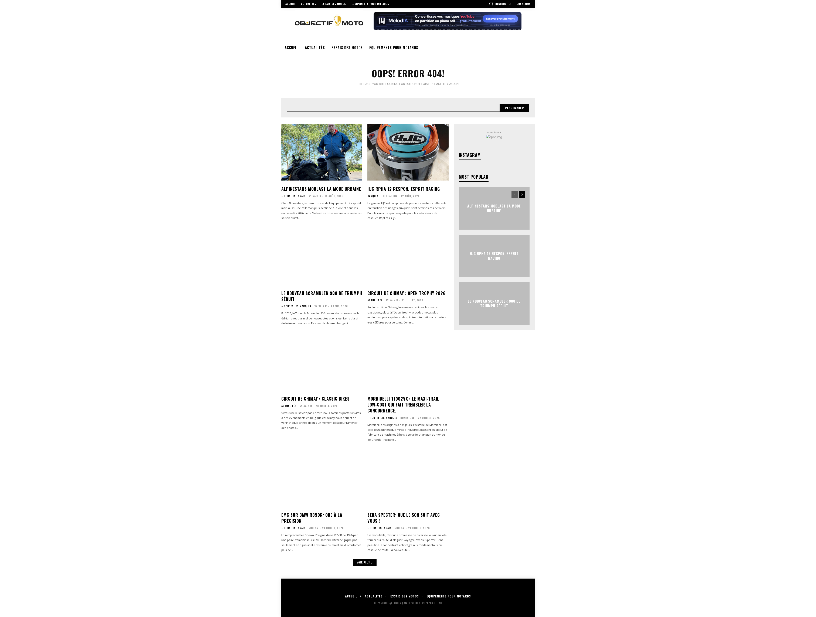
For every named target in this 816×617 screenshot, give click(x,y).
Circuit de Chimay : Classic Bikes (315, 398)
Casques (373, 196)
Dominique (407, 417)
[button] (500, 3)
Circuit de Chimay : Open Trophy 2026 (406, 293)
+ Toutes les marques (296, 306)
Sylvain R (315, 196)
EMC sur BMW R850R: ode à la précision (311, 518)
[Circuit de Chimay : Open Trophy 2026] (407, 256)
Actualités (374, 300)
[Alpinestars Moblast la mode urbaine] (321, 152)
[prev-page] (514, 194)
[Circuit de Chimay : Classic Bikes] (321, 362)
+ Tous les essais (293, 196)
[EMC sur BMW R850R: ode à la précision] (321, 478)
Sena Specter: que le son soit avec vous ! (403, 518)
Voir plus (363, 562)
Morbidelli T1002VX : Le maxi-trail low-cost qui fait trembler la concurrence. (403, 404)
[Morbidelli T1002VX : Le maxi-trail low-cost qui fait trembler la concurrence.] (407, 362)
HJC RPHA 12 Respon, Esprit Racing (403, 189)
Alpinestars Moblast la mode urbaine (321, 189)
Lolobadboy (389, 196)
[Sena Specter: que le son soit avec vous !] (407, 478)
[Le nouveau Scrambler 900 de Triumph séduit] (321, 256)
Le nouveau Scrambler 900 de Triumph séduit (321, 296)
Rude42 (314, 528)
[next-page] (522, 194)
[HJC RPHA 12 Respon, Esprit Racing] (407, 152)
